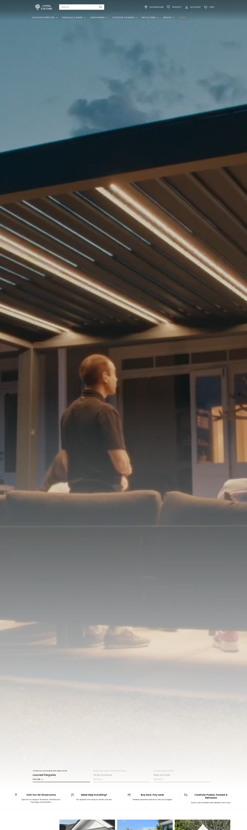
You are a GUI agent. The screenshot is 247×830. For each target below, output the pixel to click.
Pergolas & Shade (72, 17)
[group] (123, 394)
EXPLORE (37, 779)
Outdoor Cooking (124, 17)
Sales (182, 17)
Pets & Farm (149, 17)
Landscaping (97, 17)
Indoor (167, 17)
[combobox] (81, 7)
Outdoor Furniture (43, 17)
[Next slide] (238, 394)
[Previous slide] (8, 394)
